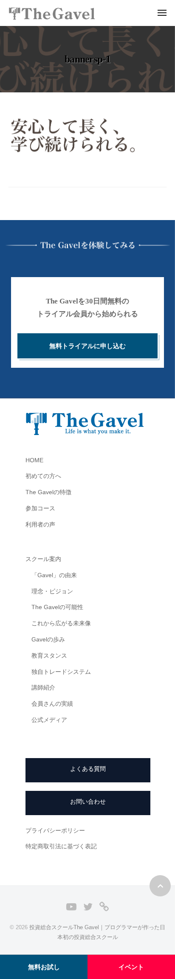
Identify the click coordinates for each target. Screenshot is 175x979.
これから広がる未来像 (61, 623)
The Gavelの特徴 (48, 492)
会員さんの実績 (52, 704)
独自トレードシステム (61, 672)
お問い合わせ (88, 802)
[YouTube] (71, 906)
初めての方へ (43, 476)
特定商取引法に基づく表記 (61, 846)
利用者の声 (40, 524)
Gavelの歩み (48, 639)
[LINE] (104, 906)
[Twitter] (88, 906)
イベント (131, 966)
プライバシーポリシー (55, 830)
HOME (34, 460)
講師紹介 (43, 687)
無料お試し (44, 966)
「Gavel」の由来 (54, 575)
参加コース (40, 508)
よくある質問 (88, 769)
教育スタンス (49, 656)
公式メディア (49, 720)
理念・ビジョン (52, 591)
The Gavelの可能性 (57, 607)
